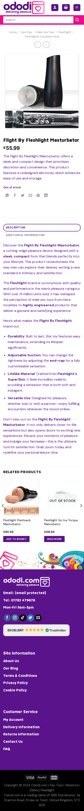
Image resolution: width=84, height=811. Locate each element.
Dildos (34, 790)
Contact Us (13, 741)
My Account (13, 719)
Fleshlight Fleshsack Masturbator (17, 522)
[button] (36, 630)
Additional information (25, 235)
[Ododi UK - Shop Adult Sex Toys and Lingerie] (24, 7)
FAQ (6, 749)
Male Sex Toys (45, 32)
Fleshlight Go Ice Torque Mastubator (61, 522)
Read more (54, 539)
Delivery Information (21, 727)
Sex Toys (26, 32)
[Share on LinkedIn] (46, 195)
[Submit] (77, 20)
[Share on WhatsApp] (7, 195)
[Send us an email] (38, 618)
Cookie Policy (15, 690)
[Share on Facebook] (15, 195)
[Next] (81, 514)
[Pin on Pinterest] (38, 195)
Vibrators (72, 785)
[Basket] (66, 7)
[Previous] (3, 514)
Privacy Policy (15, 683)
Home (13, 32)
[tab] (42, 227)
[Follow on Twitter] (30, 618)
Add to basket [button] (16, 539)
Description (16, 227)
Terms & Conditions (20, 675)
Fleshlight (64, 32)
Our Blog (10, 668)
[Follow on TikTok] (22, 618)
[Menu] (77, 7)
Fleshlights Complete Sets (42, 36)
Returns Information (21, 734)
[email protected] (30, 593)
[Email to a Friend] (30, 195)
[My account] (54, 7)
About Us (11, 661)
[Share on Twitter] (22, 195)
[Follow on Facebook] (7, 618)
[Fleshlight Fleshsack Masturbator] (21, 497)
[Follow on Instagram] (15, 618)
